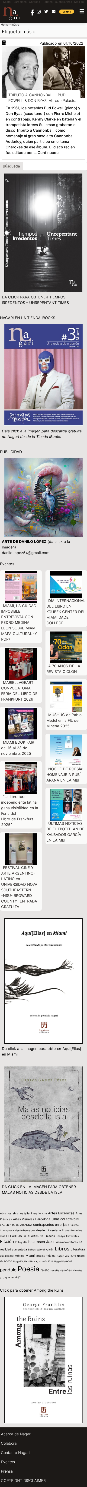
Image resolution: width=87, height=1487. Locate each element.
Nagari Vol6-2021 (63, 1261)
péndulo (8, 1270)
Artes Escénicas (61, 1213)
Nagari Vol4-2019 (22, 1261)
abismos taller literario (27, 1213)
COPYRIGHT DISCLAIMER (23, 1480)
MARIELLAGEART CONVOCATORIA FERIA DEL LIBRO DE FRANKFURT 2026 (19, 691)
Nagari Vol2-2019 (66, 1255)
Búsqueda (11, 166)
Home (5, 24)
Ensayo (60, 1236)
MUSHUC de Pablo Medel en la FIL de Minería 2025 (64, 720)
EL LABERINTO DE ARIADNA (24, 1236)
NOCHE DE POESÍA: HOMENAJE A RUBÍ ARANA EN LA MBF (64, 774)
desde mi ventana (48, 1230)
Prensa (7, 1471)
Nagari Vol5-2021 (43, 1261)
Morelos (40, 1255)
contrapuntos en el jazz (51, 1224)
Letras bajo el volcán (41, 1249)
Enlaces (50, 1236)
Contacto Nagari (15, 1452)
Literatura (78, 1249)
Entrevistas (72, 1236)
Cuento (75, 1224)
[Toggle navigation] (82, 11)
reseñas (66, 1270)
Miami (30, 1255)
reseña (55, 1270)
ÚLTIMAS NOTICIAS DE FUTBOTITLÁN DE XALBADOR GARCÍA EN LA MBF (65, 831)
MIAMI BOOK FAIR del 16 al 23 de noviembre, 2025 (17, 748)
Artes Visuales (23, 1219)
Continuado (48, 152)
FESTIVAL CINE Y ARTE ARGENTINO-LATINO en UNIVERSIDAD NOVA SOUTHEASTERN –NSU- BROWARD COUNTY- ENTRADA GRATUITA (19, 887)
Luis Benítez (6, 1255)
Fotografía (21, 1242)
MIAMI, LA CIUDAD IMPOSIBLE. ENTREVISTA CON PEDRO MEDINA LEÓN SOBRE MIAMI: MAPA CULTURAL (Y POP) (19, 622)
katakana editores (67, 1242)
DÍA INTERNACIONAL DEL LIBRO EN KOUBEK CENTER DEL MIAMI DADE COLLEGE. (65, 611)
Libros (62, 1249)
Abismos (5, 1213)
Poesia (28, 1269)
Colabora (9, 1443)
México (19, 1255)
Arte (44, 1213)
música (50, 1255)
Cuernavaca (7, 1230)
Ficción (7, 1241)
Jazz (50, 1242)
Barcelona (42, 1219)
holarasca (36, 1242)
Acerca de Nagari (16, 1434)
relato (45, 1270)
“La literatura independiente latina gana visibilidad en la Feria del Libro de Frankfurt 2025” (19, 810)
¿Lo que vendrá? (10, 1277)
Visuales (77, 1270)
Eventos (8, 1462)
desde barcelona (25, 1230)
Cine (55, 1219)
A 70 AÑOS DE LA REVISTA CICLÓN (63, 669)
